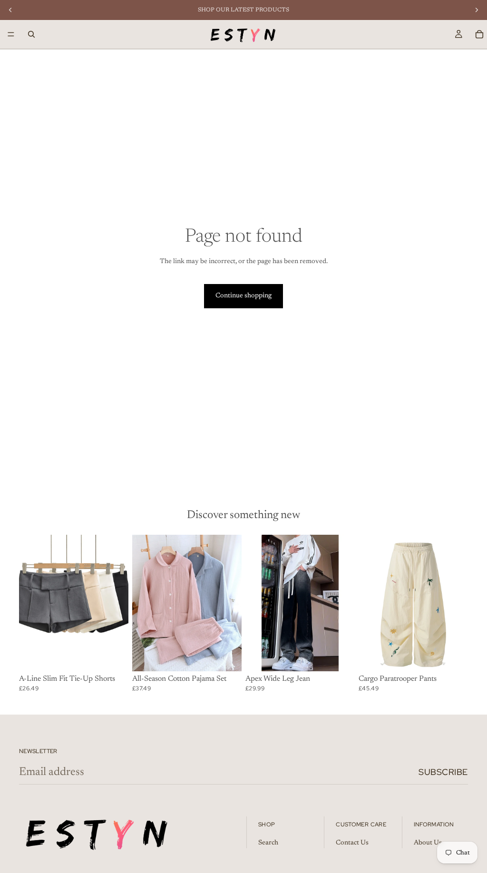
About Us (428, 843)
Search (268, 843)
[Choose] (113, 657)
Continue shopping (243, 296)
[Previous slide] (29, 603)
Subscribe (443, 771)
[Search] (31, 34)
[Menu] (11, 34)
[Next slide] (117, 603)
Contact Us (352, 843)
